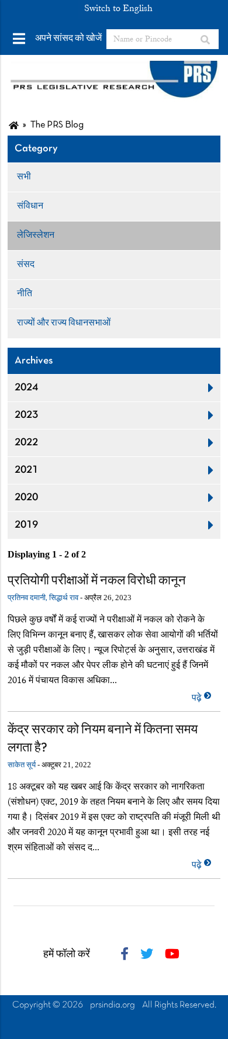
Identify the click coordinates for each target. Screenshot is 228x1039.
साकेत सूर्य (22, 765)
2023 (26, 415)
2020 (26, 498)
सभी (24, 177)
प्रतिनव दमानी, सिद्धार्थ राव (43, 598)
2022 (26, 443)
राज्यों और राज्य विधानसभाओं (63, 323)
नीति (24, 294)
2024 (26, 388)
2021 (26, 470)
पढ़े (198, 698)
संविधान (30, 206)
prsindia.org (112, 1005)
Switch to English (118, 8)
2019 (26, 525)
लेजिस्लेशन (35, 235)
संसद (25, 265)
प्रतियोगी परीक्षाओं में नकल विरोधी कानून (97, 581)
